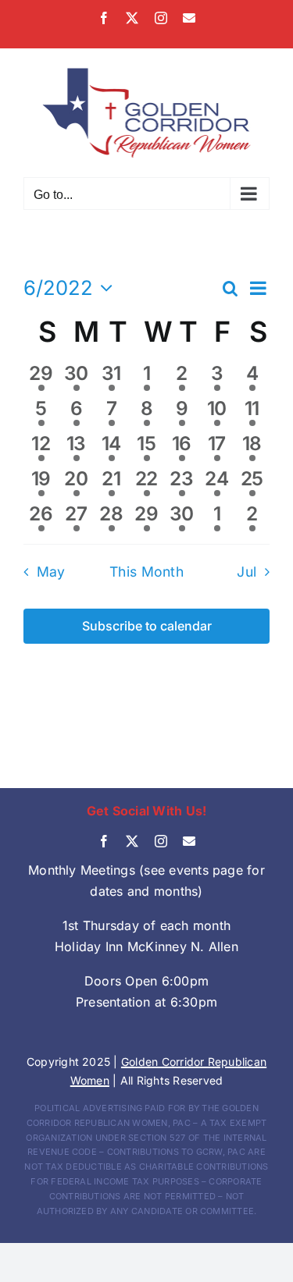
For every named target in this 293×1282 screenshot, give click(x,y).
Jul (246, 571)
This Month (146, 571)
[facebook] (104, 841)
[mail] (189, 841)
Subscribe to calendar (147, 626)
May (51, 571)
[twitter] (132, 841)
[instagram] (161, 841)
